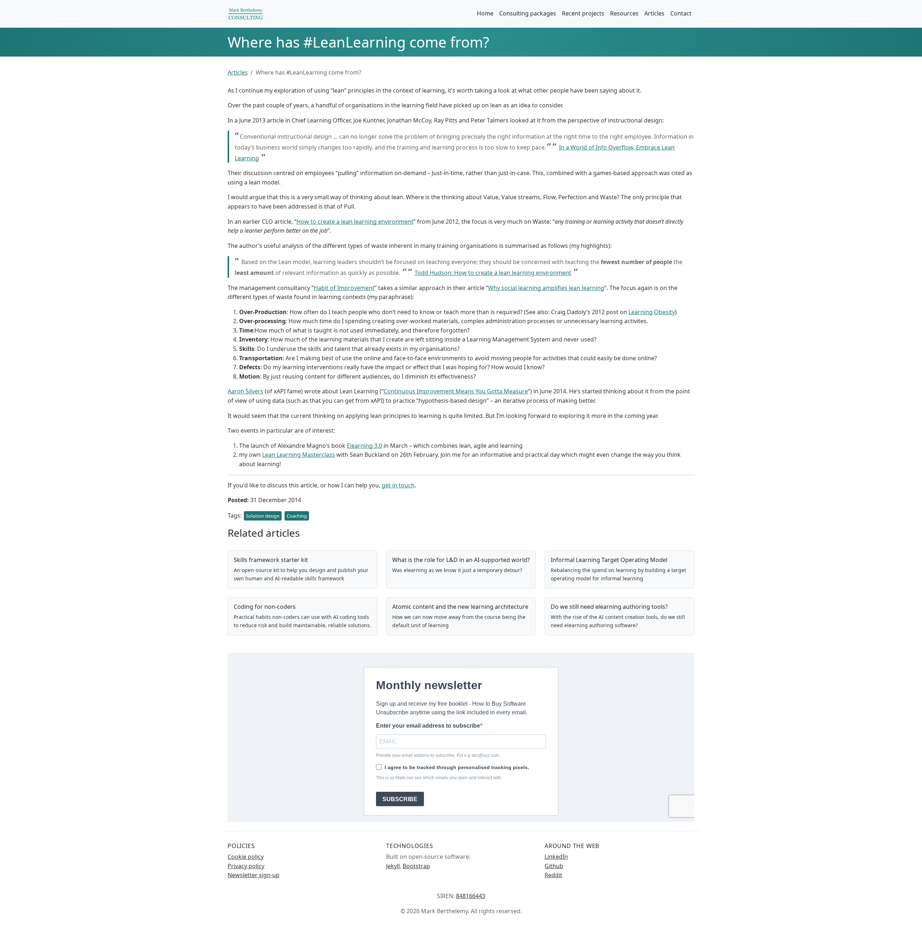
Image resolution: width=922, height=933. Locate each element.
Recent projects (583, 13)
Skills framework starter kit (271, 560)
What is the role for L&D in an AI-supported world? (461, 560)
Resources (624, 13)
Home (485, 13)
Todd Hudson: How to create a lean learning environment (493, 273)
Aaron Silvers (245, 391)
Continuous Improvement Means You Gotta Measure (456, 391)
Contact (681, 13)
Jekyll (393, 866)
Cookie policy (246, 857)
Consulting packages (527, 13)
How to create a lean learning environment (354, 222)
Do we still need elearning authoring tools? (609, 607)
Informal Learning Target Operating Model (609, 560)
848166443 (470, 896)
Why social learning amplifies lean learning (546, 288)
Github (554, 866)
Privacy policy (246, 866)
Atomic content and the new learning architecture (460, 607)
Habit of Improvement (344, 288)
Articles (654, 13)
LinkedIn (556, 857)
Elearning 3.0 (364, 446)
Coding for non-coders (265, 607)
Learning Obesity (651, 312)
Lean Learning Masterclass (298, 455)
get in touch (398, 485)
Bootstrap (416, 866)
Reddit (553, 875)
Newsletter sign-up (253, 875)
